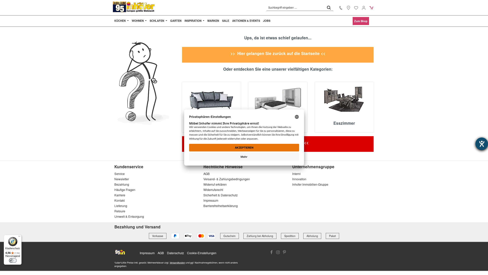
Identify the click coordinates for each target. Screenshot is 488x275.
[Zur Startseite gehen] (134, 7)
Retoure (119, 211)
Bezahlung (121, 184)
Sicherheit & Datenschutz (220, 195)
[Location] (348, 7)
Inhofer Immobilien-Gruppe (310, 184)
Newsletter (121, 179)
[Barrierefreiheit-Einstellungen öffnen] (481, 144)
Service (119, 173)
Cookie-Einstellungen (201, 253)
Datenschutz (175, 253)
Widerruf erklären (215, 184)
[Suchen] (328, 7)
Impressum (210, 200)
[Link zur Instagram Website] (278, 253)
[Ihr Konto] (364, 7)
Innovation (299, 179)
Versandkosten (177, 262)
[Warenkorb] (371, 7)
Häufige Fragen (124, 190)
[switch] (13, 260)
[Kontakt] (341, 7)
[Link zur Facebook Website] (271, 253)
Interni (296, 173)
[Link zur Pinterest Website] (284, 253)
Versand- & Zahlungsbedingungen (226, 179)
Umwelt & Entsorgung (129, 216)
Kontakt (119, 200)
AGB (206, 173)
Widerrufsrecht (213, 190)
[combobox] (295, 7)
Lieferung (120, 206)
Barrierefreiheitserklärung (220, 206)
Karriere (119, 195)
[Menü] (19, 237)
